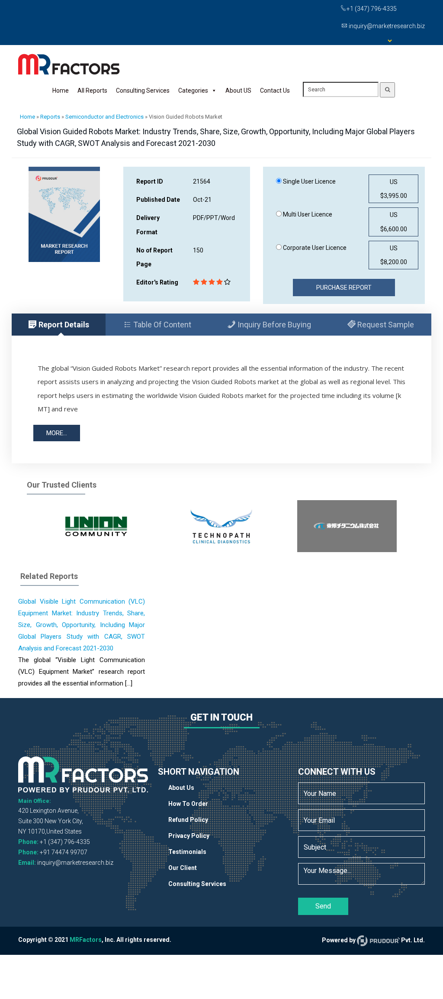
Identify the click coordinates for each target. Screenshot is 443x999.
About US (238, 90)
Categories (193, 90)
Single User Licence (309, 181)
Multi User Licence (307, 214)
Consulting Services (143, 90)
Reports (50, 116)
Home (60, 90)
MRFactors (86, 939)
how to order (188, 803)
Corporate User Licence (314, 247)
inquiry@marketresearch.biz (75, 862)
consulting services (197, 883)
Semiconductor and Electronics (104, 116)
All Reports (92, 90)
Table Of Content (161, 324)
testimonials (187, 851)
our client (182, 867)
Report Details (63, 324)
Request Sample (385, 324)
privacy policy (188, 835)
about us (181, 787)
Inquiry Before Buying (273, 324)
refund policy (188, 819)
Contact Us (275, 90)
